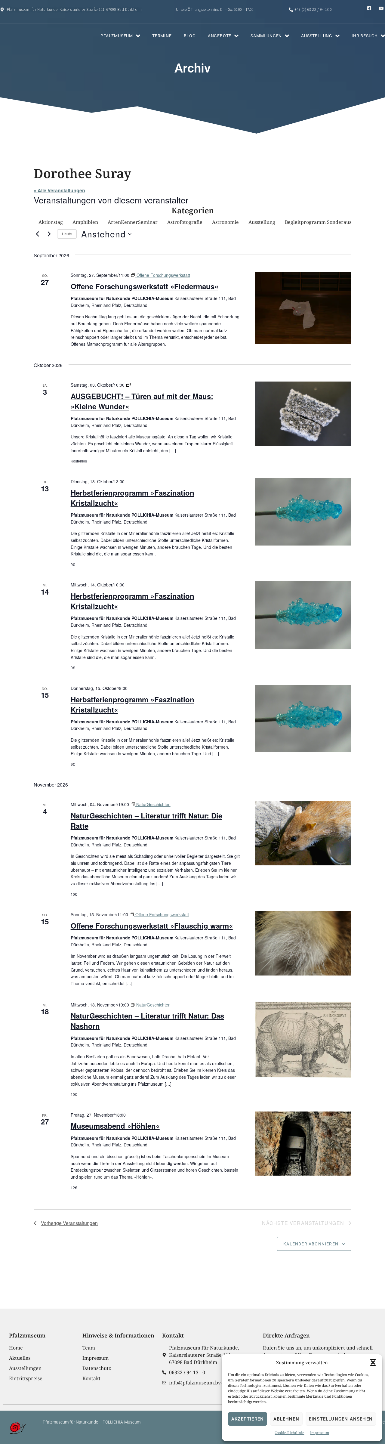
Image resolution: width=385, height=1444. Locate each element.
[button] (373, 1362)
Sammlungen (266, 35)
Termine (162, 35)
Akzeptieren (247, 1419)
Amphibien (85, 222)
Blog (190, 35)
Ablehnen (286, 1419)
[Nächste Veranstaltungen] (49, 234)
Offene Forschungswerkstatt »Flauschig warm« (152, 925)
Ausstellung (316, 35)
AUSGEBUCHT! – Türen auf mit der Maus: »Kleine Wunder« (142, 401)
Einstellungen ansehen (341, 1419)
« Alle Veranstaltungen (59, 190)
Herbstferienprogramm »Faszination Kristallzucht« (132, 497)
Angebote (219, 35)
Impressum (319, 1432)
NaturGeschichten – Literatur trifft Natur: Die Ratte (146, 820)
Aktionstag (50, 222)
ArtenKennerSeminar (133, 222)
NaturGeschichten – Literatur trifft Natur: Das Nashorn (147, 1020)
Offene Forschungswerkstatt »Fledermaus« (144, 286)
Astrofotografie (184, 222)
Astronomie (225, 222)
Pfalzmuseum (116, 35)
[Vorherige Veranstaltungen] (37, 234)
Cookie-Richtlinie (289, 1432)
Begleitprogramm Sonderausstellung (327, 222)
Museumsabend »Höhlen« (115, 1126)
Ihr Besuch (365, 35)
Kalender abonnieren (310, 1243)
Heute (67, 233)
